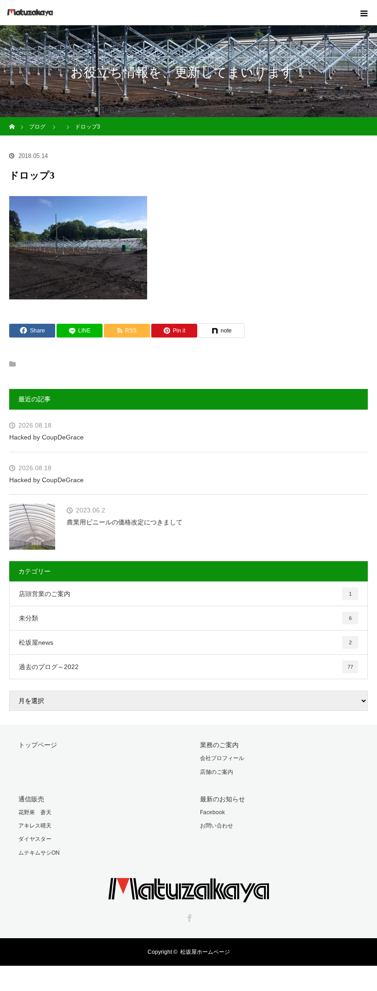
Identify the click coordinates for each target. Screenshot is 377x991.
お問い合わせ (216, 825)
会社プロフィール (222, 758)
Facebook (212, 812)
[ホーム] (12, 120)
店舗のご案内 (216, 772)
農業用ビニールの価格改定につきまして (125, 522)
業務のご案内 (219, 745)
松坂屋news (185, 642)
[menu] (364, 13)
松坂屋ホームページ (205, 952)
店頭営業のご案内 (185, 593)
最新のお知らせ (222, 799)
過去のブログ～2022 (186, 666)
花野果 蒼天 (34, 812)
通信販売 (31, 799)
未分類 (185, 618)
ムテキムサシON (39, 853)
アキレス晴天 (34, 825)
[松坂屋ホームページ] (188, 896)
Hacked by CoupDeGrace (46, 437)
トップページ (37, 745)
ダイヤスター (34, 839)
